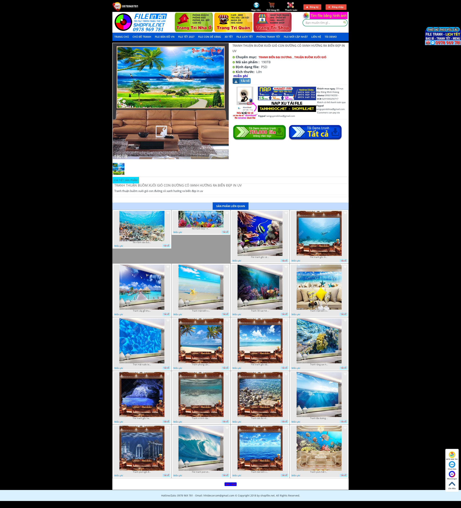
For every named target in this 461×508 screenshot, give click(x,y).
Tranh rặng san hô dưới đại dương (319, 364)
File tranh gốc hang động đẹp (142, 418)
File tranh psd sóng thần (201, 472)
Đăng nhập (338, 6)
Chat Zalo (452, 469)
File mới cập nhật (296, 36)
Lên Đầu (452, 488)
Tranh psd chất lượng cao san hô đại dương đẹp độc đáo (319, 472)
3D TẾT (229, 36)
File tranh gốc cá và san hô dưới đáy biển (260, 257)
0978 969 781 (452, 459)
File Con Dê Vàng (209, 36)
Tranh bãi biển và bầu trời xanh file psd (260, 472)
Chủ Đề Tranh (142, 36)
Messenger (452, 478)
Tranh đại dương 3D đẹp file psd (319, 418)
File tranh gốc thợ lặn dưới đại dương (319, 257)
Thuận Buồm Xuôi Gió (310, 57)
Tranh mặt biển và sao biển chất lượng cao (201, 311)
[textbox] (325, 22)
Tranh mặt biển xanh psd (319, 311)
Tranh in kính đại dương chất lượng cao (201, 418)
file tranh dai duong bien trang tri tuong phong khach (142, 242)
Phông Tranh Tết (268, 36)
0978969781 (129, 6)
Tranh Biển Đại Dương (275, 57)
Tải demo (331, 36)
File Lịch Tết (244, 36)
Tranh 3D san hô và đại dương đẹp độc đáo (260, 311)
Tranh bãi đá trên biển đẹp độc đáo (260, 418)
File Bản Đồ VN (164, 36)
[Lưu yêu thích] (168, 213)
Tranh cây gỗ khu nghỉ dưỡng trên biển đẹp (142, 311)
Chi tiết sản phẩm (126, 180)
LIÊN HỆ (316, 36)
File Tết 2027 (186, 36)
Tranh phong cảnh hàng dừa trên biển (201, 364)
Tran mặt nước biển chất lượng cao (142, 364)
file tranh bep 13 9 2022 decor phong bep (201, 228)
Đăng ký (314, 6)
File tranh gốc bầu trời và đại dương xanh (260, 364)
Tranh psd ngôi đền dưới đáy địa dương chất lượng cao (142, 472)
